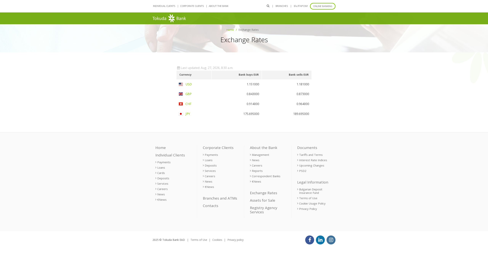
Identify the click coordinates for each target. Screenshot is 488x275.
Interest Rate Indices (313, 160)
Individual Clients (164, 6)
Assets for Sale (262, 200)
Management (260, 155)
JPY (187, 114)
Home (230, 30)
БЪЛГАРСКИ (301, 6)
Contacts (210, 205)
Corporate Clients (192, 6)
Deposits (163, 178)
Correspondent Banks (266, 176)
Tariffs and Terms (311, 155)
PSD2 (302, 171)
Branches (282, 6)
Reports (257, 171)
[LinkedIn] (320, 239)
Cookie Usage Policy (312, 203)
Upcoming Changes (311, 165)
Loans (161, 167)
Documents (307, 147)
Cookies (217, 240)
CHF (188, 104)
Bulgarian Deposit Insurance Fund (310, 191)
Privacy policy (235, 240)
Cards (161, 173)
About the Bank (218, 6)
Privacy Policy (308, 209)
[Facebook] (309, 239)
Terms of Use (308, 198)
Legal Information (312, 182)
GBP (188, 94)
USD (188, 84)
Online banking (322, 6)
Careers (162, 189)
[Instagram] (331, 239)
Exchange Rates (263, 192)
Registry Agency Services (263, 210)
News (161, 194)
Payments (164, 162)
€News (162, 199)
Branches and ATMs (220, 198)
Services (162, 183)
